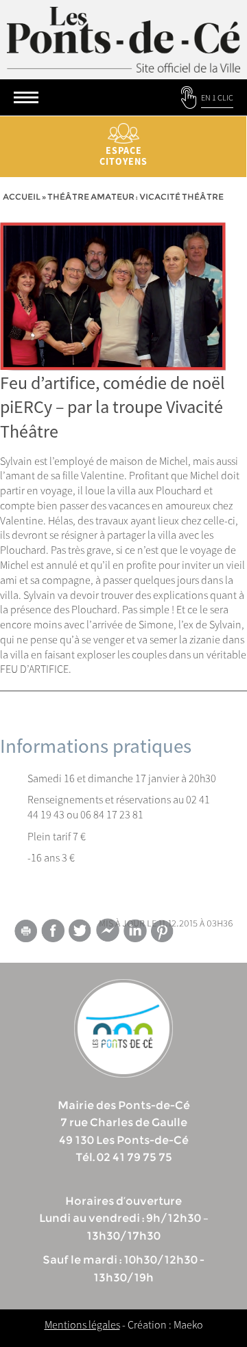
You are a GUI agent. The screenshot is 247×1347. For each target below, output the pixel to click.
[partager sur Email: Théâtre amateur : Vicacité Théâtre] (25, 933)
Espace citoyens (123, 156)
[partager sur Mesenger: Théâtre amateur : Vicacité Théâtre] (107, 933)
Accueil (21, 196)
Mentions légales (82, 1324)
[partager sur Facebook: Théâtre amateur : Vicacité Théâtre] (52, 930)
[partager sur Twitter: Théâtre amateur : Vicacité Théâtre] (80, 930)
